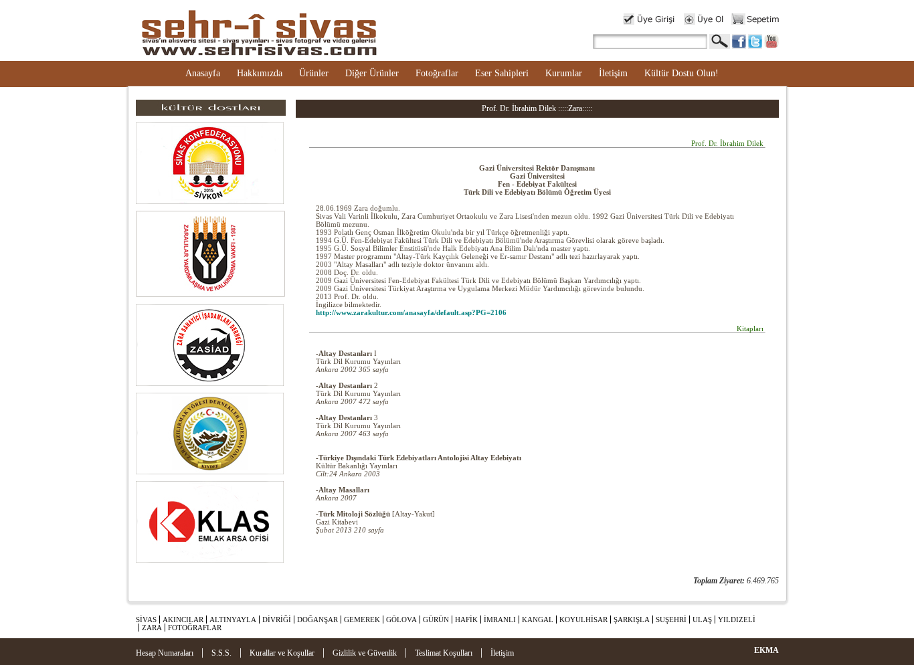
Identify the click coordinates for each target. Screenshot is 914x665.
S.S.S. (221, 653)
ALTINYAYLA (232, 619)
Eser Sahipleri (502, 73)
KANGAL (537, 619)
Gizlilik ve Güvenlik (365, 653)
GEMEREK (362, 619)
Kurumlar (563, 73)
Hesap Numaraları (164, 653)
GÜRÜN (436, 619)
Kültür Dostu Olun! (681, 73)
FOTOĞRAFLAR (194, 628)
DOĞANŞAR (317, 619)
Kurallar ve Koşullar (282, 653)
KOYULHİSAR (583, 619)
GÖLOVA (401, 619)
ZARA (152, 628)
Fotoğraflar (437, 73)
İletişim (613, 73)
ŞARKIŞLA (632, 619)
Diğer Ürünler (372, 73)
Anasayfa (202, 73)
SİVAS (146, 619)
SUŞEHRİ (671, 619)
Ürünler (314, 73)
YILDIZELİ (736, 619)
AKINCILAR (183, 619)
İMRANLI (500, 619)
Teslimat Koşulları (443, 653)
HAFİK (466, 619)
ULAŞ (702, 619)
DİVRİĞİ (276, 619)
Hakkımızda (259, 73)
